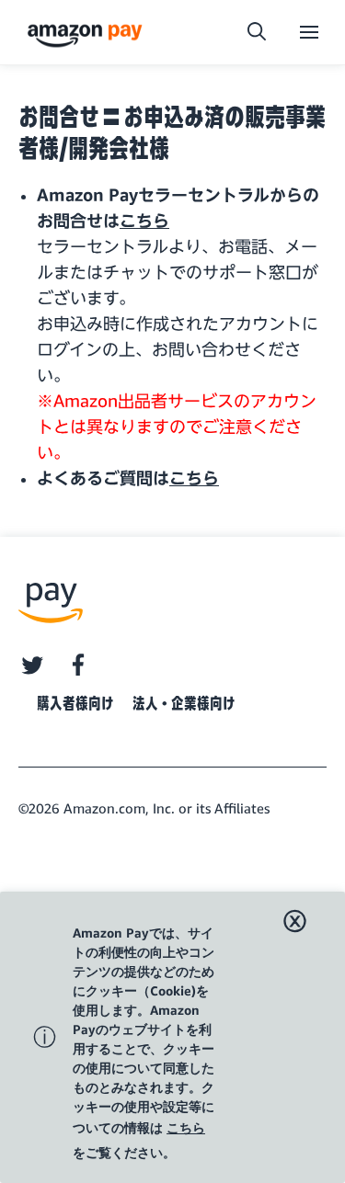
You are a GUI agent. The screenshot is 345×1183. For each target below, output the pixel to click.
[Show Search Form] (256, 32)
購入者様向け (75, 703)
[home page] (87, 34)
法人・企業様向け (184, 703)
